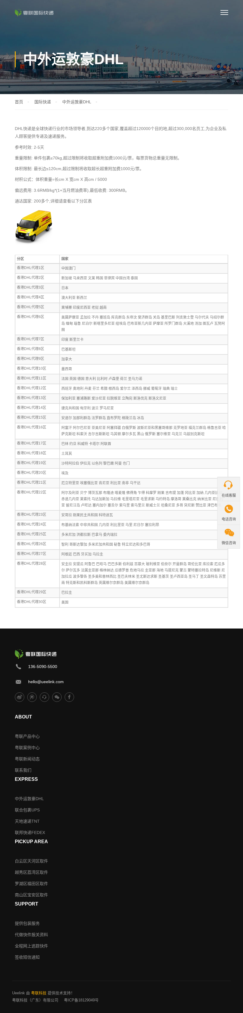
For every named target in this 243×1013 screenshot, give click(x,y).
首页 (19, 101)
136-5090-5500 (42, 666)
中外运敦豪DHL (76, 101)
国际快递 (42, 101)
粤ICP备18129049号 (81, 1000)
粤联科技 (39, 993)
